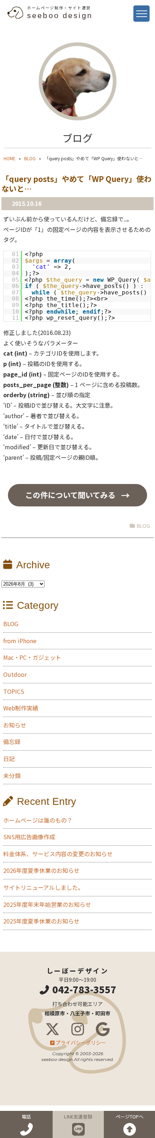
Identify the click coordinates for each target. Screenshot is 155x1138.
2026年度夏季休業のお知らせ (41, 870)
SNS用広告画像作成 (29, 836)
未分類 (12, 775)
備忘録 (12, 741)
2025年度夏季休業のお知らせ (41, 921)
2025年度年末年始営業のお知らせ (47, 904)
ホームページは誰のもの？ (37, 820)
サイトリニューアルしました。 (43, 887)
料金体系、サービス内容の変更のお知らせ (58, 853)
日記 (9, 758)
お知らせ (14, 725)
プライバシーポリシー (81, 1042)
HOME (9, 158)
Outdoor (15, 674)
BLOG (30, 158)
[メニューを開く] (141, 13)
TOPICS (13, 691)
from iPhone (19, 640)
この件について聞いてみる (70, 494)
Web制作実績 (20, 708)
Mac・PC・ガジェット (32, 657)
